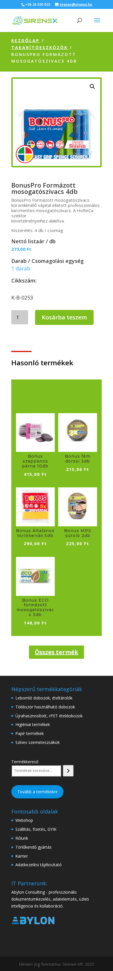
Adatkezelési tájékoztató (38, 864)
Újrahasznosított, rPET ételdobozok (49, 716)
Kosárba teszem (64, 317)
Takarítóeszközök (39, 47)
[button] (92, 86)
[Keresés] (68, 771)
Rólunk (21, 838)
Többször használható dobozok (45, 707)
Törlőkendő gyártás (33, 847)
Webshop (24, 820)
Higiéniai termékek (32, 724)
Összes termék (56, 652)
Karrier (21, 856)
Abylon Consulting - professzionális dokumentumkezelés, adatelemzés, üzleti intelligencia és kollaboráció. (50, 899)
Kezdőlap (25, 40)
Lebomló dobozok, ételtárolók (43, 698)
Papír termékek (29, 733)
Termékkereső (24, 761)
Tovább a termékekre (37, 791)
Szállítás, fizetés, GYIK (36, 829)
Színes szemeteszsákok (37, 742)
